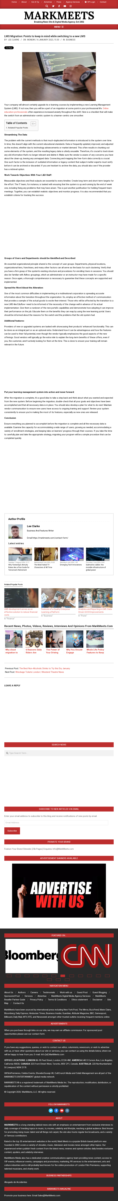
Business (70, 40)
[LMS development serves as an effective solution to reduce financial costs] (21, 598)
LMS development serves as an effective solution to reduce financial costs (20, 612)
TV (56, 560)
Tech (81, 560)
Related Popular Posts (18, 128)
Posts (29, 560)
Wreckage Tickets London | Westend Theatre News (39, 672)
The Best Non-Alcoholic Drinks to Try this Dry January (44, 668)
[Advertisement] (59, 205)
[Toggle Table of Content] (31, 123)
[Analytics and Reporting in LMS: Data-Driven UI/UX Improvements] (95, 598)
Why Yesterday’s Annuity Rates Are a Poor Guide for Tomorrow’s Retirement (18, 567)
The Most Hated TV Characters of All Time (43, 566)
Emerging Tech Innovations (71, 565)
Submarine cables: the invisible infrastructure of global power (96, 567)
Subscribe (12, 831)
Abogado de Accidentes (15, 1182)
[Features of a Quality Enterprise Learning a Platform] (58, 598)
